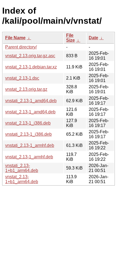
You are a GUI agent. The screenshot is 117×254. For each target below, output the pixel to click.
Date (93, 37)
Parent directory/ (21, 47)
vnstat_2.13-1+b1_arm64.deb (21, 179)
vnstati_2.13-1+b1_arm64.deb (21, 168)
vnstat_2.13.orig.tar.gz (26, 89)
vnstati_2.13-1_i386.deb (28, 134)
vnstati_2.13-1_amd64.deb (31, 100)
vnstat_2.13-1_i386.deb (28, 123)
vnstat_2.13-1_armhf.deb (29, 157)
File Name (15, 37)
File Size (70, 38)
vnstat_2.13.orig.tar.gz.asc (30, 55)
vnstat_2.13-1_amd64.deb (30, 112)
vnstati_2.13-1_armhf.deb (29, 145)
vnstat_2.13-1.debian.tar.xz (31, 67)
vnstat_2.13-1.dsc (22, 78)
